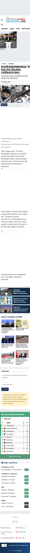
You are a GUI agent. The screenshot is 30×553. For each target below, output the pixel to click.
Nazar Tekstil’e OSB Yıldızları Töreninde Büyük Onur (7, 346)
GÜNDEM (4, 29)
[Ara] (2, 25)
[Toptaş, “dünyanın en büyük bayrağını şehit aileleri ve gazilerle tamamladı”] (7, 354)
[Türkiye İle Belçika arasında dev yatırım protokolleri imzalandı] (7, 323)
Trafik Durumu (21, 527)
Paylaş (5, 104)
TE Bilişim (19, 550)
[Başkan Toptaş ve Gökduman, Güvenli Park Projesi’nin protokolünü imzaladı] (22, 354)
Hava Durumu (6, 527)
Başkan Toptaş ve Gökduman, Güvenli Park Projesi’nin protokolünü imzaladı (21, 361)
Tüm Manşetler (22, 532)
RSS (5, 545)
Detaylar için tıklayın (15, 456)
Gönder (5, 389)
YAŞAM (11, 29)
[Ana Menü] (2, 20)
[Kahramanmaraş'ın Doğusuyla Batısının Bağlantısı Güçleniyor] (22, 339)
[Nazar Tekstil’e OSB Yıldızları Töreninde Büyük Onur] (7, 339)
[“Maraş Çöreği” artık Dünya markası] (22, 323)
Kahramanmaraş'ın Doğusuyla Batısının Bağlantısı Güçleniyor (22, 346)
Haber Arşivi (21, 538)
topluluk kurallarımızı (16, 395)
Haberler (3, 63)
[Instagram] (16, 521)
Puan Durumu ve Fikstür (6, 532)
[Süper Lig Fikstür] (28, 462)
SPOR (18, 29)
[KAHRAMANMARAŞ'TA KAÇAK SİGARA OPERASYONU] (15, 94)
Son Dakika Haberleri (8, 538)
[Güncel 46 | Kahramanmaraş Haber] (16, 20)
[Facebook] (13, 521)
